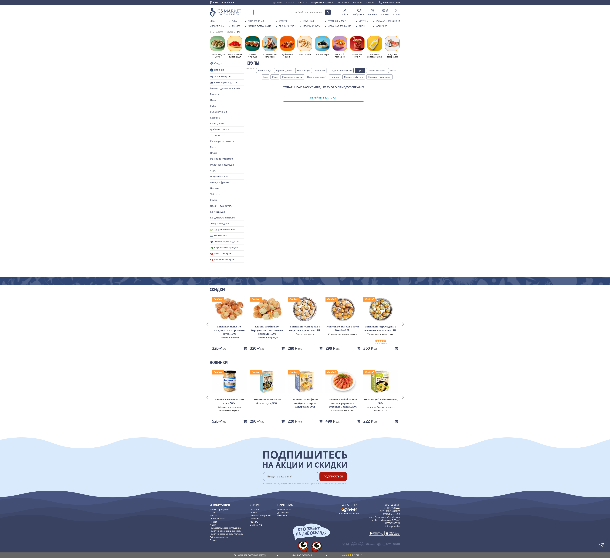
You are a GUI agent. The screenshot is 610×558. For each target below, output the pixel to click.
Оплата (290, 2)
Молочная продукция (339, 26)
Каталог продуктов (219, 509)
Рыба (234, 21)
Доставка (277, 2)
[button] (210, 323)
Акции (213, 524)
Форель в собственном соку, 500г (229, 401)
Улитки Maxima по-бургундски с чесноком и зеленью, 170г (267, 330)
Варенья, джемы (284, 70)
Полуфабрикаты (311, 26)
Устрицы (363, 21)
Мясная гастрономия (259, 26)
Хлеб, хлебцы (264, 70)
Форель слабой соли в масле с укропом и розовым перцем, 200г (343, 403)
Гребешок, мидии (337, 21)
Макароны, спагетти (292, 76)
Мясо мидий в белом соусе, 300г (381, 401)
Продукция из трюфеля (379, 76)
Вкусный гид (256, 524)
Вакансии (357, 2)
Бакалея (236, 26)
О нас (212, 512)
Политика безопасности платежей (226, 533)
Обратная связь (217, 518)
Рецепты (254, 521)
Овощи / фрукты (287, 26)
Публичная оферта (219, 537)
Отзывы (370, 2)
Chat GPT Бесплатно (349, 513)
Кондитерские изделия (340, 70)
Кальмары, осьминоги (388, 21)
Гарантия (254, 518)
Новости (214, 521)
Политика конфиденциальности (225, 530)
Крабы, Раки (309, 21)
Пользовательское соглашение (225, 527)
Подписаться (333, 476)
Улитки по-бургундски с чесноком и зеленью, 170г (380, 329)
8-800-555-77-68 (391, 2)
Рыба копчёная (256, 21)
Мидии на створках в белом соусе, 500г (267, 401)
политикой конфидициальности (332, 483)
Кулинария (381, 26)
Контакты (302, 2)
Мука (275, 76)
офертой (313, 483)
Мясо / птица (217, 26)
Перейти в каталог (323, 97)
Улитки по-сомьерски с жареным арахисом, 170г (305, 329)
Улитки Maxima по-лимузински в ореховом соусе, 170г (229, 330)
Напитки (335, 76)
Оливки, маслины (376, 70)
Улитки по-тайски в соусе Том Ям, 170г (342, 329)
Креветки (283, 21)
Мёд (265, 76)
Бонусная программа (322, 2)
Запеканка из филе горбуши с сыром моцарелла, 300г (305, 403)
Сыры (362, 26)
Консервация (303, 70)
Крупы (230, 32)
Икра (212, 21)
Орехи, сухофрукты (353, 76)
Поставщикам (284, 509)
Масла (393, 70)
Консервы (320, 70)
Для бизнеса (343, 2)
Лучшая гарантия (302, 555)
